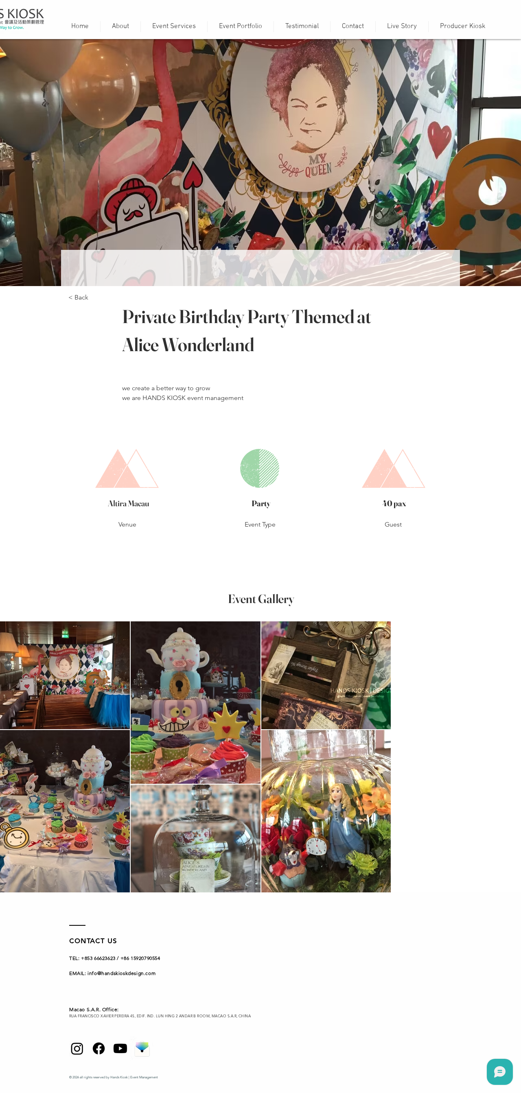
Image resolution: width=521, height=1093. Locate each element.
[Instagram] (77, 1048)
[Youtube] (120, 1048)
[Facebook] (99, 1048)
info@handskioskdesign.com (121, 973)
